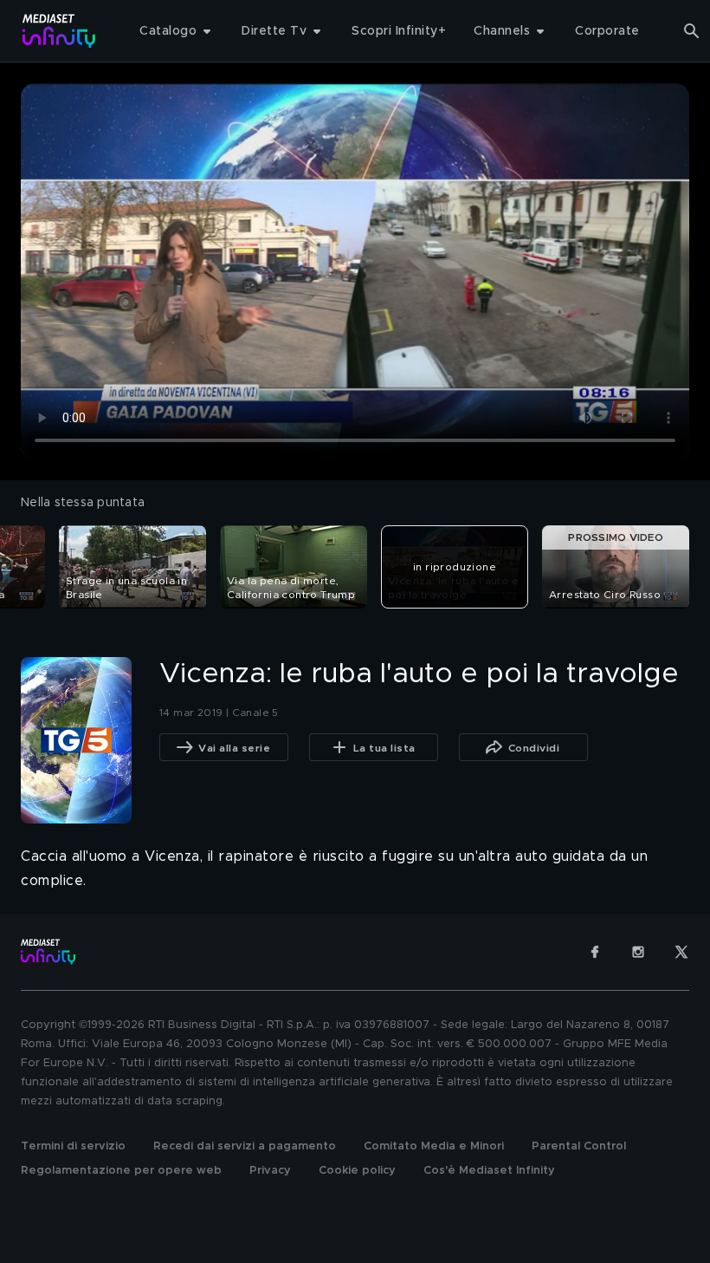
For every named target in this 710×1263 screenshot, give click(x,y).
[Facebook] (595, 952)
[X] (681, 952)
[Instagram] (638, 952)
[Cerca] (691, 31)
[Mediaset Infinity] (59, 31)
